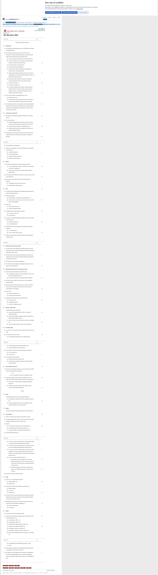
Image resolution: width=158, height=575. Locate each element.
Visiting (40, 22)
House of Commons (6, 24)
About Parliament (28, 22)
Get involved (35, 22)
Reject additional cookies (69, 12)
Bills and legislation (24, 26)
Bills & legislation (25, 24)
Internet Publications (41, 29)
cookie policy (79, 8)
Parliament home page (10, 26)
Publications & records (38, 24)
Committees (31, 24)
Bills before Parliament (31, 26)
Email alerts (49, 17)
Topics (53, 24)
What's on (19, 24)
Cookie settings (83, 12)
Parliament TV (45, 24)
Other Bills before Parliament (40, 30)
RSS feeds (54, 17)
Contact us (58, 17)
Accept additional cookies (53, 12)
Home (4, 22)
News (50, 24)
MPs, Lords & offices (20, 22)
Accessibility (44, 17)
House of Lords (13, 24)
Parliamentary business (10, 22)
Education (44, 22)
